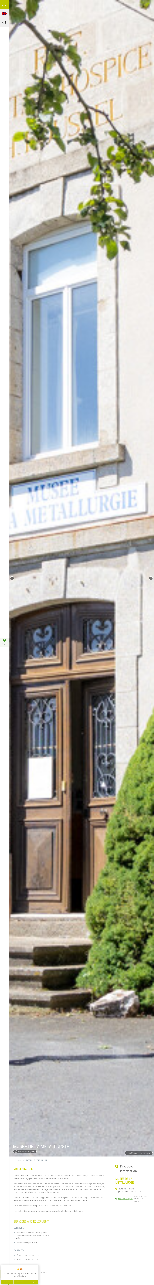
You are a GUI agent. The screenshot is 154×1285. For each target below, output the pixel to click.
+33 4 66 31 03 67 (125, 1198)
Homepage (18, 1160)
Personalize (19, 1282)
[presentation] (12, 578)
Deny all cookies (7, 1282)
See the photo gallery (26, 1152)
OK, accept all (32, 1282)
